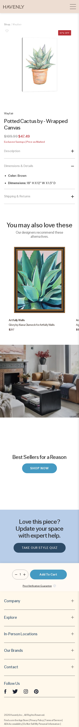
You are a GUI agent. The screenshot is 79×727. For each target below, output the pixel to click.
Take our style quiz (40, 548)
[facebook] (5, 691)
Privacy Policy (37, 720)
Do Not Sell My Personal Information (41, 724)
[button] (13, 6)
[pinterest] (36, 691)
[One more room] (24, 574)
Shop (7, 24)
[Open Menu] (73, 6)
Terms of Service (53, 720)
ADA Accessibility (13, 724)
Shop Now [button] (39, 468)
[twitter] (15, 691)
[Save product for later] (7, 33)
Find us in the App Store (16, 720)
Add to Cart (48, 574)
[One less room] (16, 574)
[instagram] (26, 691)
